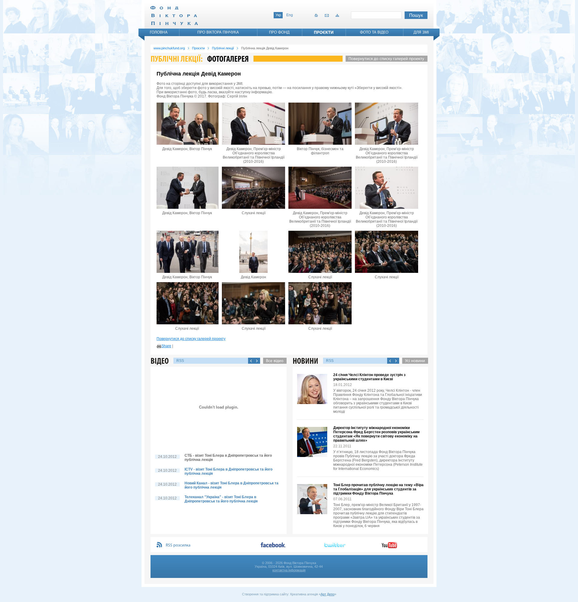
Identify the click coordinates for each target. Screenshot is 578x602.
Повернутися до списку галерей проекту (191, 339)
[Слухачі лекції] (253, 188)
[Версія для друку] (159, 346)
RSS (180, 361)
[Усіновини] (413, 361)
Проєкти (198, 48)
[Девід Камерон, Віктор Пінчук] (187, 124)
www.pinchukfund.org (169, 48)
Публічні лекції (223, 48)
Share (166, 346)
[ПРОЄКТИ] (324, 32)
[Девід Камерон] (253, 252)
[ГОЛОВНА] (159, 32)
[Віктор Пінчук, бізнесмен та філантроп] (320, 124)
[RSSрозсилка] (178, 545)
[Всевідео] (273, 361)
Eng (289, 15)
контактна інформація (289, 570)
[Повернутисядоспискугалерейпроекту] (385, 59)
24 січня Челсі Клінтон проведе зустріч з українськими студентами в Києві (369, 377)
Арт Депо (327, 594)
